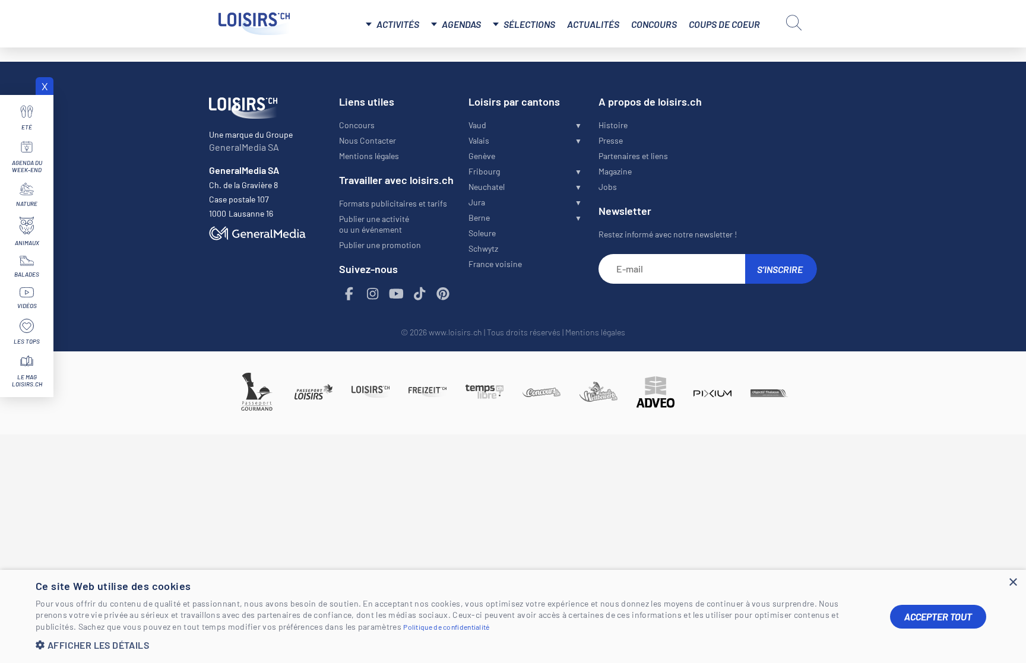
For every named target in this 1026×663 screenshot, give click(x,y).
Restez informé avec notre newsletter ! (667, 234)
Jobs (607, 187)
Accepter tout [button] (938, 616)
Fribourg (484, 171)
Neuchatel (486, 187)
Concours (654, 24)
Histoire (613, 125)
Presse (610, 140)
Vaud (477, 125)
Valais (478, 140)
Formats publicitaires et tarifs (393, 203)
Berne (479, 217)
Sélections (529, 24)
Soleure (482, 233)
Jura (476, 202)
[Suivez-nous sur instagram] (373, 294)
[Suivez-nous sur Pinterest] (443, 294)
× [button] (1012, 582)
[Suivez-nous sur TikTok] (419, 294)
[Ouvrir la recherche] (794, 22)
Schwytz (483, 248)
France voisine (495, 264)
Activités (397, 24)
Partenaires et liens (633, 156)
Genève (481, 156)
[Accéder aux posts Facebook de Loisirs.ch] (349, 294)
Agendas (461, 24)
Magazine (615, 171)
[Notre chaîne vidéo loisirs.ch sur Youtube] (396, 294)
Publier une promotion (380, 245)
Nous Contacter (367, 140)
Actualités (593, 24)
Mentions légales (369, 156)
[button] (454, 645)
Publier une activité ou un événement (374, 224)
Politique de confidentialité (446, 627)
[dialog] (513, 616)
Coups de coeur (724, 24)
